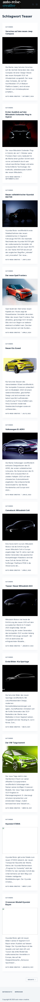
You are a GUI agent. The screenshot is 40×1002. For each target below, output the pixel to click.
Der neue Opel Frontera (16, 275)
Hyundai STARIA (12, 824)
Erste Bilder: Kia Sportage (17, 661)
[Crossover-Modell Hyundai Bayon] (20, 921)
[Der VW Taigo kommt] (20, 759)
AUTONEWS (9, 27)
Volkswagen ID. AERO (15, 429)
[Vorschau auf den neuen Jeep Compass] (20, 50)
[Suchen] (33, 4)
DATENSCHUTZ (7, 992)
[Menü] (37, 4)
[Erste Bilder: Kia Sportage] (20, 678)
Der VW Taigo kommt (15, 743)
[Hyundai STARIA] (20, 840)
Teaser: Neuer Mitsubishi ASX (19, 586)
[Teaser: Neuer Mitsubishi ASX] (20, 602)
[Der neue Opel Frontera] (20, 292)
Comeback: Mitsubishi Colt (17, 510)
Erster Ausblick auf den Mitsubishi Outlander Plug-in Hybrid (18, 114)
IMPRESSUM (19, 992)
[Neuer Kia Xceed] (20, 365)
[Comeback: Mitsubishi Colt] (20, 527)
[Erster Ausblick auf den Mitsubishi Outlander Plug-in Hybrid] (20, 133)
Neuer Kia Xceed (13, 348)
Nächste (31, 979)
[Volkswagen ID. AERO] (20, 446)
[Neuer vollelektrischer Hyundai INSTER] (20, 213)
